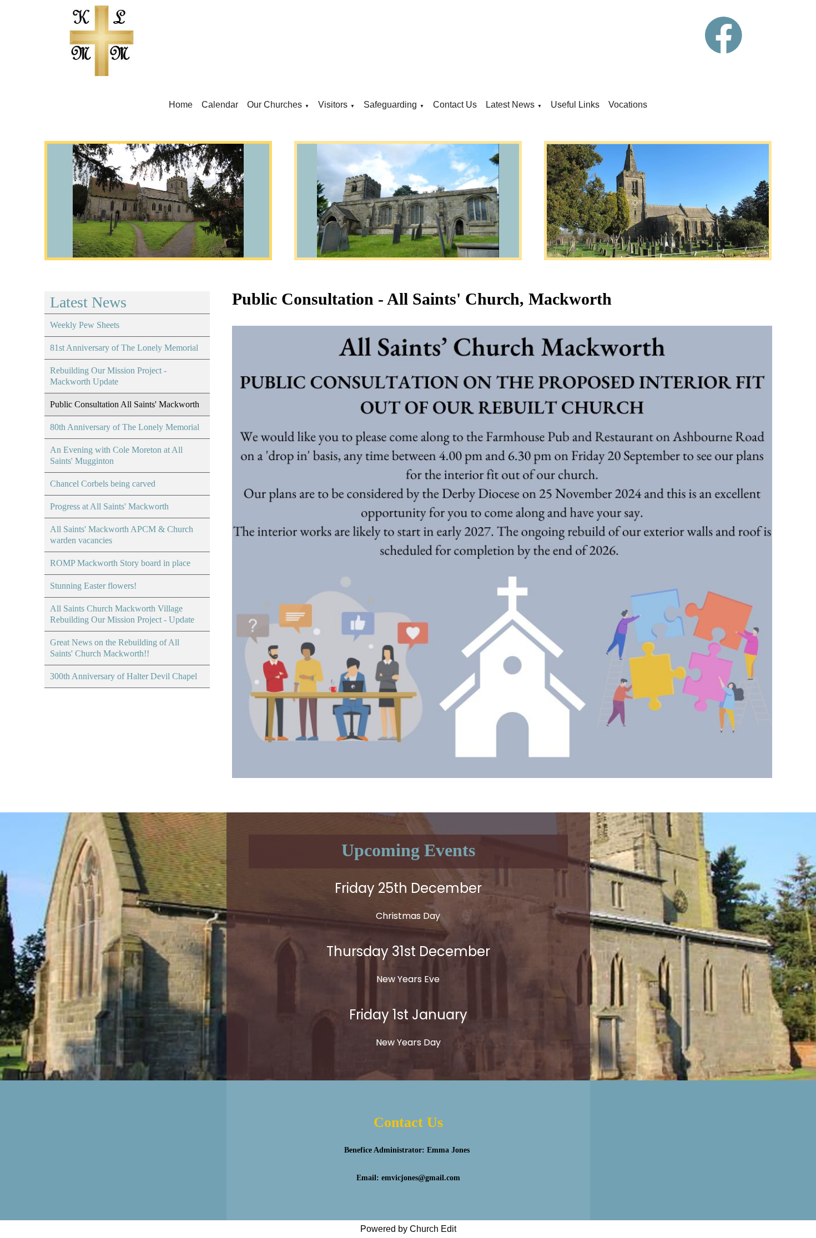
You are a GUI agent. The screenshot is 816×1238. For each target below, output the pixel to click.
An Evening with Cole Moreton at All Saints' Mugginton (116, 455)
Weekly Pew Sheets (84, 325)
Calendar (220, 104)
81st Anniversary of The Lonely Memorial (124, 347)
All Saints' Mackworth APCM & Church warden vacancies (121, 534)
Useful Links (575, 104)
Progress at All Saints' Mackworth (109, 506)
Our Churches (274, 104)
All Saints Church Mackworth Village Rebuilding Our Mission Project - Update (122, 614)
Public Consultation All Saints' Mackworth (124, 404)
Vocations (627, 104)
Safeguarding (390, 104)
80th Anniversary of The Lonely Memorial (124, 427)
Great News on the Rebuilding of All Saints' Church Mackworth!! (114, 648)
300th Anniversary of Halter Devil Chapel (123, 676)
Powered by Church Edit (408, 1229)
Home (181, 104)
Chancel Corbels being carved (102, 483)
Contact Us (455, 104)
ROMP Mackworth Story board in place (120, 563)
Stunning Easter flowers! (93, 585)
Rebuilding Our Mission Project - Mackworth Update (108, 376)
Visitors (332, 104)
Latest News (510, 104)
